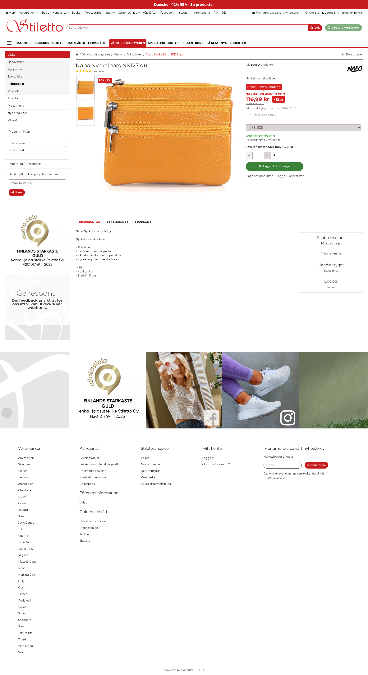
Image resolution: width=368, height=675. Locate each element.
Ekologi (331, 281)
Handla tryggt (331, 265)
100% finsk (331, 270)
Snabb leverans (331, 237)
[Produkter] (9, 43)
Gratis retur (331, 254)
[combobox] (194, 27)
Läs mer (331, 287)
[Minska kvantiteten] (249, 155)
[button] (157, 71)
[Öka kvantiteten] (274, 155)
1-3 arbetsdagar (331, 243)
